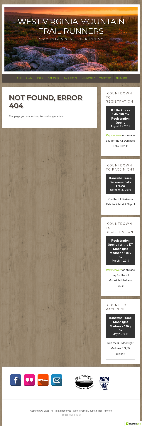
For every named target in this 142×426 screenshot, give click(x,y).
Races (40, 78)
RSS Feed (67, 415)
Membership (88, 78)
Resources (121, 78)
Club (29, 78)
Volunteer (105, 78)
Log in (77, 415)
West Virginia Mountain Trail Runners (71, 26)
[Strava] (43, 380)
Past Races (53, 78)
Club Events (70, 78)
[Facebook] (16, 380)
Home (18, 78)
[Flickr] (29, 380)
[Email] (57, 380)
